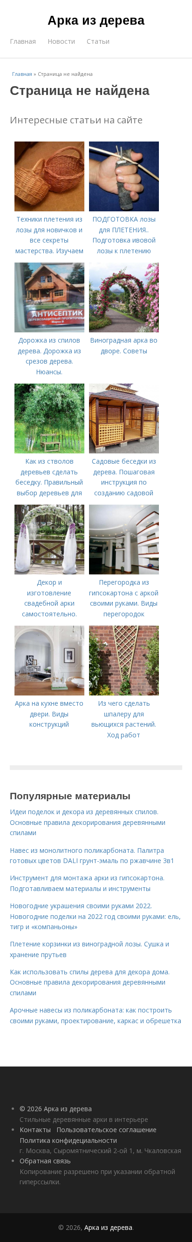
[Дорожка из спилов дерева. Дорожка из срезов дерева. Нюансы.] (49, 329)
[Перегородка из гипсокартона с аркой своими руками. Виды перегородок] (124, 571)
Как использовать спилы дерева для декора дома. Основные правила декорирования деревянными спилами (90, 982)
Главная (23, 41)
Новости (61, 41)
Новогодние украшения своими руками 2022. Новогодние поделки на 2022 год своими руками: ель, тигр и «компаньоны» (95, 916)
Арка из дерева (96, 19)
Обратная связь (45, 1160)
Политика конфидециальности (68, 1140)
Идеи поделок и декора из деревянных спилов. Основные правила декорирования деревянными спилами (87, 822)
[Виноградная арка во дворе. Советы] (124, 329)
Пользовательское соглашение (106, 1129)
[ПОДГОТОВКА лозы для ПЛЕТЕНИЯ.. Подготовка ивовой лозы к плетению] (124, 208)
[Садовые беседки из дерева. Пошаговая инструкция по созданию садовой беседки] (124, 450)
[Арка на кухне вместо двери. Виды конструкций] (49, 692)
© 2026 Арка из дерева (56, 1108)
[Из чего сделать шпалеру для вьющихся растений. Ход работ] (124, 692)
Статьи (98, 41)
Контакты (35, 1129)
